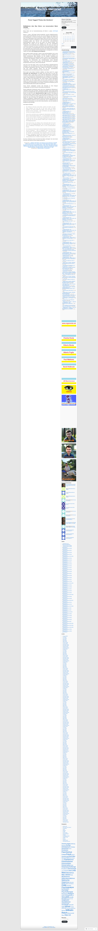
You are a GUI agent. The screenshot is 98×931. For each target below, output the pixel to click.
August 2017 (65, 752)
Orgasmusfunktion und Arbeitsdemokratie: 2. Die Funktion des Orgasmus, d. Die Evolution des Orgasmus (69, 212)
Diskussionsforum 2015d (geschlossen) (67, 591)
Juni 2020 (65, 715)
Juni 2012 (65, 816)
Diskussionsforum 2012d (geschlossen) (67, 553)
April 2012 (65, 818)
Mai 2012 (64, 817)
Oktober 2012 (65, 812)
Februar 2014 (65, 796)
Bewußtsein (37, 142)
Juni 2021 (65, 702)
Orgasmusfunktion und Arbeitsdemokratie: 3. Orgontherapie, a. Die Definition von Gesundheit (68, 170)
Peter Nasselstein (69, 484)
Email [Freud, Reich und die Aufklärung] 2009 (67, 255)
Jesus (73, 858)
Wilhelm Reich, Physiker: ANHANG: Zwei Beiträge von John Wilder (68, 297)
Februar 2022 (65, 694)
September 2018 (66, 738)
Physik (63, 883)
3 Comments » (47, 148)
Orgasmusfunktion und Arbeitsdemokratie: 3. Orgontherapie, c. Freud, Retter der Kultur (68, 160)
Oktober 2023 (65, 672)
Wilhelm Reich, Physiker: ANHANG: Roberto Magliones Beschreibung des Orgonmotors (68, 121)
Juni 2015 (65, 780)
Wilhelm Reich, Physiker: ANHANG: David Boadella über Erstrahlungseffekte (68, 293)
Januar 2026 (65, 643)
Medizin (64, 830)
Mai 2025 (64, 652)
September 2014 (66, 789)
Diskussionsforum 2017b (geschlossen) (67, 604)
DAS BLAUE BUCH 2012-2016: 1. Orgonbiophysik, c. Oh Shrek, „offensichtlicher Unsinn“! (68, 76)
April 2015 (65, 782)
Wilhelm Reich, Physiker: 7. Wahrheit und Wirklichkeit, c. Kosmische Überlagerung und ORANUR (69, 308)
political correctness (69, 883)
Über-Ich (67, 915)
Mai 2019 (64, 729)
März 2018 (65, 744)
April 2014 (65, 794)
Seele (56, 146)
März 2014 (65, 795)
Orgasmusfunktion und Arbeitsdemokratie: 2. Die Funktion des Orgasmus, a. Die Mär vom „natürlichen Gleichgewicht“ (69, 230)
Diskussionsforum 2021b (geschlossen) (67, 620)
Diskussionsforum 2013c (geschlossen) (67, 562)
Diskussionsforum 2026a (67, 545)
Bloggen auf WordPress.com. (49, 926)
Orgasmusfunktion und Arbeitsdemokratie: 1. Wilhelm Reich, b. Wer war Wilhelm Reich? (69, 253)
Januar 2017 (65, 759)
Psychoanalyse (68, 887)
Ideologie (64, 858)
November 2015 (66, 774)
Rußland (63, 895)
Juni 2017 (65, 754)
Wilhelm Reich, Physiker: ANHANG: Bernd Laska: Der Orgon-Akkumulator (69, 277)
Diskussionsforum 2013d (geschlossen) (67, 564)
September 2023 (66, 673)
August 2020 (65, 713)
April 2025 (65, 653)
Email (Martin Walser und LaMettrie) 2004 (67, 62)
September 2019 (66, 725)
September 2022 (66, 686)
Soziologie (65, 904)
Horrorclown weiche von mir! (68, 182)
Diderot (26, 143)
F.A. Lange (37, 143)
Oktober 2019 (65, 724)
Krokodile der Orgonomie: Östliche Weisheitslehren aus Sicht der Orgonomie (68, 234)
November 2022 (66, 684)
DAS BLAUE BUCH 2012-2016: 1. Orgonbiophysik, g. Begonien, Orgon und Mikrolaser (68, 52)
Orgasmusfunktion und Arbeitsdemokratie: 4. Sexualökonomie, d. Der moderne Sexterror (66, 112)
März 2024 (65, 667)
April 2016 (65, 769)
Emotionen (65, 850)
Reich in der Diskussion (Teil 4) (68, 100)
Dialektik (55, 142)
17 (63, 39)
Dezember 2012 (66, 810)
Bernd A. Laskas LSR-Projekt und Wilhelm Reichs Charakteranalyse (68, 109)
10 (63, 38)
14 (70, 38)
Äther (63, 915)
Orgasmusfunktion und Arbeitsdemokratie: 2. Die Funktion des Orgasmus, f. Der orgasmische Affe (69, 201)
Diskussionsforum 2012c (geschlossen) (67, 551)
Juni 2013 (65, 803)
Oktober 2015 (65, 775)
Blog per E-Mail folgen (66, 19)
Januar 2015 (65, 785)
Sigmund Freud (70, 898)
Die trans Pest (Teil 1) (70, 519)
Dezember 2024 (66, 657)
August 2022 (65, 687)
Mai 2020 (64, 716)
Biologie (68, 845)
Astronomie (65, 826)
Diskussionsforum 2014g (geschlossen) (67, 581)
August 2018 (65, 739)
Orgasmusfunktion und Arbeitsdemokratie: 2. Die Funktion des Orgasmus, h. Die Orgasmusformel (69, 190)
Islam (64, 829)
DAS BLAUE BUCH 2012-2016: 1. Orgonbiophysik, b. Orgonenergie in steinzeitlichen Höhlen (68, 87)
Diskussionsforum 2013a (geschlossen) (67, 558)
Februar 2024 (65, 668)
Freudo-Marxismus (46, 143)
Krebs (72, 865)
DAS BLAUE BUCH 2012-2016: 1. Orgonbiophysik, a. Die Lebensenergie (69, 92)
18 (65, 39)
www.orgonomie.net (66, 841)
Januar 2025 (65, 656)
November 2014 (66, 787)
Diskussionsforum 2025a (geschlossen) (67, 629)
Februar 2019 (65, 732)
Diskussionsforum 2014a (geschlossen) (67, 570)
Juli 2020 (64, 714)
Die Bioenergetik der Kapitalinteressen (66, 163)
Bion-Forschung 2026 (67, 168)
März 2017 (65, 757)
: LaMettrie (32, 142)
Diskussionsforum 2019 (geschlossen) (66, 610)
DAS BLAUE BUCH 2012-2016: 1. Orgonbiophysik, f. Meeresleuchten (68, 58)
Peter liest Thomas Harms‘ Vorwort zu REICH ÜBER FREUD (69, 142)
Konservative (66, 865)
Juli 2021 (64, 701)
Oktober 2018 (65, 737)
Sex (73, 895)
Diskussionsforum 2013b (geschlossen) (67, 560)
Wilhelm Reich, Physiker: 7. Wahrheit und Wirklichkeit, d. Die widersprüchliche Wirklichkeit (69, 302)
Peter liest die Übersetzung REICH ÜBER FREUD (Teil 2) (68, 117)
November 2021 (66, 697)
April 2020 (65, 717)
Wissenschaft (40, 148)
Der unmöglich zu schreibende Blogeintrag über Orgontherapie (68, 106)
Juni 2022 (65, 689)
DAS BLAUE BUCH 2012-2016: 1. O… (70, 485)
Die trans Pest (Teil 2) (67, 54)
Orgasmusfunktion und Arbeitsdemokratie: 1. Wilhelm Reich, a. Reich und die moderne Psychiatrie (69, 258)
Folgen (64, 27)
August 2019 (65, 726)
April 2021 (65, 704)
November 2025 (66, 645)
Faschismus (67, 852)
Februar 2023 (65, 681)
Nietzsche (66, 880)
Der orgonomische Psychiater (68, 209)
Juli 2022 (64, 688)
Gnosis (64, 123)
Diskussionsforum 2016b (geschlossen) (67, 599)
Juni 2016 (65, 767)
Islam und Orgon (66, 177)
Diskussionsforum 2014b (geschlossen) (67, 572)
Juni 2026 (65, 638)
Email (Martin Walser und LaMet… (71, 523)
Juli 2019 (64, 727)
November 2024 (66, 658)
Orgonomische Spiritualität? (68, 152)
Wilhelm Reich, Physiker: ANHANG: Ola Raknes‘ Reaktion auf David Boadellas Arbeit (68, 282)
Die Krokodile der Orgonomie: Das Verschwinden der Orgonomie (68, 227)
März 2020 (65, 718)
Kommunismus (67, 861)
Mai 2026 (64, 639)
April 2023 (65, 679)
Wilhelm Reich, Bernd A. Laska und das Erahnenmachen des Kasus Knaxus (68, 136)
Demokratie (65, 848)
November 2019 (66, 723)
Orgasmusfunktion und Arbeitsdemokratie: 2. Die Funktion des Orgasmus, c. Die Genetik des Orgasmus (69, 218)
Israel (70, 858)
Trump (72, 906)
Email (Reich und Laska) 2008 (68, 81)
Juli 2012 (64, 815)
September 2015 (66, 776)
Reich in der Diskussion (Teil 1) (68, 274)
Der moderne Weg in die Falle (68, 279)
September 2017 (66, 751)
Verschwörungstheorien (71, 908)
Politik (64, 831)
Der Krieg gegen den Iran (67, 221)
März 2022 (65, 693)
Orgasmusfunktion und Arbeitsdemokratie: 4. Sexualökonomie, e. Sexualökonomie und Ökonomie (69, 103)
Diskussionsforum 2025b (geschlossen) (67, 631)
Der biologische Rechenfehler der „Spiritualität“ (68, 64)
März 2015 (65, 783)
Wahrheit (63, 910)
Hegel (52, 143)
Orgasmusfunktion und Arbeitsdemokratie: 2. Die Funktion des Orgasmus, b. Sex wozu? (69, 224)
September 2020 (66, 712)
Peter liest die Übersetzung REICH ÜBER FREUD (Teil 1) (68, 119)
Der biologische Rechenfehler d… (70, 530)
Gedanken (65, 828)
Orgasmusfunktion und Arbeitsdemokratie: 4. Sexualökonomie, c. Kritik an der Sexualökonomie (67, 125)
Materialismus (26, 146)
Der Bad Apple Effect (67, 245)
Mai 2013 (64, 804)
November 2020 (66, 710)
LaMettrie (65, 868)
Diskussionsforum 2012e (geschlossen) (67, 555)
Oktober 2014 (65, 788)
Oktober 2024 (65, 659)
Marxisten (56, 145)
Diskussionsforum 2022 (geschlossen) (66, 622)
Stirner (67, 907)
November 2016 (66, 761)
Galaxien (73, 854)
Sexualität (65, 897)
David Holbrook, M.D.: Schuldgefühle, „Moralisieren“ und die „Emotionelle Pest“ (69, 84)
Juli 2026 (64, 637)
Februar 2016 (65, 771)
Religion (64, 834)
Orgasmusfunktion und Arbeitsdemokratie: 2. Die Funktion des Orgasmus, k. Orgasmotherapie (69, 175)
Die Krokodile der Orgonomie (68, 240)
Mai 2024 (64, 665)
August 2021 (65, 700)
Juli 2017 (64, 753)
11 (65, 38)
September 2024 (66, 660)
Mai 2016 (64, 768)
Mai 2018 (64, 742)
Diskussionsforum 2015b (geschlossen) (67, 587)
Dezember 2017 (66, 747)
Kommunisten (30, 145)
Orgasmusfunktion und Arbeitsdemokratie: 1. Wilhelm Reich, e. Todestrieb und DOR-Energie (69, 237)
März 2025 (65, 654)
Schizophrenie (68, 895)
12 (67, 38)
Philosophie (71, 882)
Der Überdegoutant (66, 193)
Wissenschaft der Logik (48, 147)
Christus (73, 847)
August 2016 (65, 765)
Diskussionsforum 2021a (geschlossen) (67, 618)
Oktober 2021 (65, 698)
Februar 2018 (65, 745)
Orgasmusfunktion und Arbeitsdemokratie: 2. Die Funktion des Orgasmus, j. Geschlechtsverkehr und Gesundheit (69, 180)
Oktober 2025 (65, 646)
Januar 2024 (65, 669)
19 (67, 39)
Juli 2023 (64, 675)
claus (67, 503)
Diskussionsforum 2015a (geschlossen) (67, 585)
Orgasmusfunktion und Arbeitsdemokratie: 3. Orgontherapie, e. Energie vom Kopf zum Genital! (68, 150)
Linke (74, 870)
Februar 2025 (65, 655)
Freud (40, 143)
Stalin (63, 906)
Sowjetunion (65, 900)
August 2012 (65, 814)
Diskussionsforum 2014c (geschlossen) (67, 574)
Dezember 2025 (66, 644)
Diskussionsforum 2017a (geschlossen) (67, 603)
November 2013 (66, 799)
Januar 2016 (65, 772)
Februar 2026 (65, 642)
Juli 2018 (64, 740)
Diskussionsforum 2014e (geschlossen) (67, 578)
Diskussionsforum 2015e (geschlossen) (67, 593)
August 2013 (65, 801)
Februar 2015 (65, 784)
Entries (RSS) (45, 927)
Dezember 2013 (66, 798)
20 (68, 39)
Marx (47, 145)
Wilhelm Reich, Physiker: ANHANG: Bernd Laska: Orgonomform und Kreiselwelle (68, 268)
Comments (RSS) (52, 927)
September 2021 (66, 699)
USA (65, 908)
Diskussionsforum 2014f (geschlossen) (67, 580)
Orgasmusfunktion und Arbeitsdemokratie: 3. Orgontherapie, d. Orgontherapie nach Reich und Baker (68, 156)
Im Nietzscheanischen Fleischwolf (69, 198)
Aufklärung (72, 843)
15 (72, 38)
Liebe (70, 870)
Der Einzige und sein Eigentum (46, 142)
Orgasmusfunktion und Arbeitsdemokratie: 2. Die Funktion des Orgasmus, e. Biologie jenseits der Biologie (69, 207)
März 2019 (65, 731)
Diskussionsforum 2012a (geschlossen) (67, 547)
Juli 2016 (64, 766)
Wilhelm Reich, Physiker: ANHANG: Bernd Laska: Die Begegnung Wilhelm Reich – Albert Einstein (69, 272)
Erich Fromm (31, 143)
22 (72, 39)
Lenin (63, 870)
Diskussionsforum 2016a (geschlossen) (67, 597)
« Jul (62, 43)
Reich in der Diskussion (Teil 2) (68, 260)
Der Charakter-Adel (66, 60)
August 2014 (65, 790)
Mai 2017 (64, 755)
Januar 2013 (65, 809)
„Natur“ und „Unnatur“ (67, 94)
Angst (68, 843)
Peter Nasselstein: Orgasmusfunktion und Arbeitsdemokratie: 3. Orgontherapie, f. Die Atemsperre (69, 144)
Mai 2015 (64, 781)
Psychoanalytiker (65, 888)
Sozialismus (66, 902)
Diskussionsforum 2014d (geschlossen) (67, 576)
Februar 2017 (65, 758)
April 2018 (65, 743)
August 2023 (65, 674)
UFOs (64, 838)
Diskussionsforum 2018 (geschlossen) (66, 608)
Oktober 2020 (65, 711)
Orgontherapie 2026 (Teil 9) (68, 290)
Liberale (66, 870)
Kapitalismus (69, 859)
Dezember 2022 (66, 683)
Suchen (63, 45)
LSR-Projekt (55, 31)
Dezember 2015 (66, 773)
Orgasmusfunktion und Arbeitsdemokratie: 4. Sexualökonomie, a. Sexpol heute (68, 139)
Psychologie (65, 832)
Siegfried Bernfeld (31, 147)
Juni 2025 (65, 651)
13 (68, 38)
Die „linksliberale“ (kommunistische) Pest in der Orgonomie (68, 306)
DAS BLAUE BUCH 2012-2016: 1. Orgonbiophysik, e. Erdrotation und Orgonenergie (68, 66)
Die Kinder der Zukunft (67, 827)
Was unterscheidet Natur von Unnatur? (67, 270)
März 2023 (65, 680)
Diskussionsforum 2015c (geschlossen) (67, 589)
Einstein (69, 848)
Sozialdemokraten (39, 147)
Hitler (73, 856)
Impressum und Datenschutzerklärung (66, 544)
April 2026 (65, 640)
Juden (63, 859)
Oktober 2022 (65, 685)
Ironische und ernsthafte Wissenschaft (66, 89)
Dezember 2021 (66, 696)
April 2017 (65, 756)
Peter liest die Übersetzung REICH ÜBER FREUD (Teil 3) (68, 115)
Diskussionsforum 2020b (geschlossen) (67, 616)
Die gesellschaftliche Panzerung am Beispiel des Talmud (69, 295)
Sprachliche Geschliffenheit (68, 68)
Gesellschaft (65, 856)
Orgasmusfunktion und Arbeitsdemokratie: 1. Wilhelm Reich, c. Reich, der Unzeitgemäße (69, 247)
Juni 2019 (65, 728)
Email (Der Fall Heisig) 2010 (68, 203)
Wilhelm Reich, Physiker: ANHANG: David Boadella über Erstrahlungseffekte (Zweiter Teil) (68, 287)
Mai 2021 (64, 703)
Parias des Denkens (39, 146)
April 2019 (65, 730)
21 (70, 39)
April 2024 (65, 666)
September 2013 (66, 800)
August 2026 (65, 636)
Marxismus (51, 145)
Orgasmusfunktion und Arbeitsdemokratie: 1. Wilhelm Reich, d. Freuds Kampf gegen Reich (69, 243)
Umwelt (64, 839)
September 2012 (66, 813)
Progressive (46, 146)
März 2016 (65, 770)
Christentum (66, 847)
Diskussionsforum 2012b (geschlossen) (67, 549)
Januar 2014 (65, 797)
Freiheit (64, 854)
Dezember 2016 (66, 760)
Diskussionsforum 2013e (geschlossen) (67, 566)
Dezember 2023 (66, 670)
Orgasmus (65, 882)
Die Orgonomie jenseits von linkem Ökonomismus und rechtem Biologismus (68, 285)
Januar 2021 (65, 708)
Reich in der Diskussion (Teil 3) (68, 147)
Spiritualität (71, 904)
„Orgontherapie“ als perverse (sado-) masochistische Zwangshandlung (69, 215)
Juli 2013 (64, 802)
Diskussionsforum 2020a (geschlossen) (67, 614)
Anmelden (64, 921)
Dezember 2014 (66, 786)
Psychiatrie (69, 885)
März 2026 (65, 641)
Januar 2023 (65, 682)
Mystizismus (66, 876)
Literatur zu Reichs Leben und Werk (69, 96)
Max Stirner (32, 146)
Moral (71, 875)
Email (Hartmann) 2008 (67, 158)
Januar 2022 (65, 695)
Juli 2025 (64, 650)
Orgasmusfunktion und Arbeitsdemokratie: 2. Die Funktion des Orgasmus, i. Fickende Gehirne (69, 185)
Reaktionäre (51, 146)
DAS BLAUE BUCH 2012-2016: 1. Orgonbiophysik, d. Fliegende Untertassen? (68, 71)
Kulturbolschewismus (38, 145)
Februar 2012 (65, 819)
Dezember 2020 (66, 709)
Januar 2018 (65, 746)
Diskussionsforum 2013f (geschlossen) (67, 568)
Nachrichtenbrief (49, 9)
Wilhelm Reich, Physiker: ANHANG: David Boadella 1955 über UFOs (68, 263)
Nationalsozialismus (68, 878)
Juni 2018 (65, 741)
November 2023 (66, 671)
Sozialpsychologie (65, 903)
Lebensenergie (71, 868)
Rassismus (65, 893)
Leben (44, 145)
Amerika (64, 843)
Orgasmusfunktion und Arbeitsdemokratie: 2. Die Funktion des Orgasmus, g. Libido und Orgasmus (69, 195)
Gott (70, 856)
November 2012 (66, 811)
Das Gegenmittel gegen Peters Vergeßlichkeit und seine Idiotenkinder (69, 250)
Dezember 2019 (66, 722)
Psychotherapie (66, 833)
